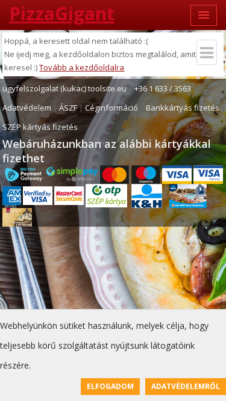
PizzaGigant (62, 13)
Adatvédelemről (185, 386)
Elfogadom (110, 386)
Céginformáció (111, 107)
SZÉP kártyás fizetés (40, 126)
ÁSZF (68, 107)
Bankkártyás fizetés (182, 107)
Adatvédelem (26, 107)
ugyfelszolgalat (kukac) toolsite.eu (64, 88)
